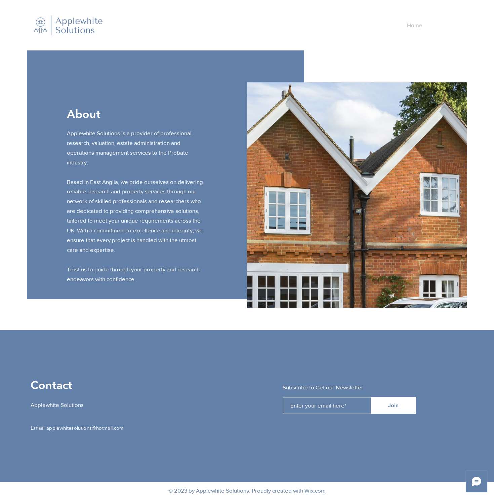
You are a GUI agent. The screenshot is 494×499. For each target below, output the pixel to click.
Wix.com (315, 490)
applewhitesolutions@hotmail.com (85, 428)
